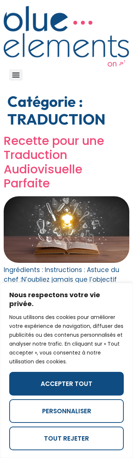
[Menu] (16, 75)
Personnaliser (66, 411)
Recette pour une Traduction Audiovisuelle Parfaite (54, 161)
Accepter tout (66, 383)
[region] (66, 370)
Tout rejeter (66, 438)
